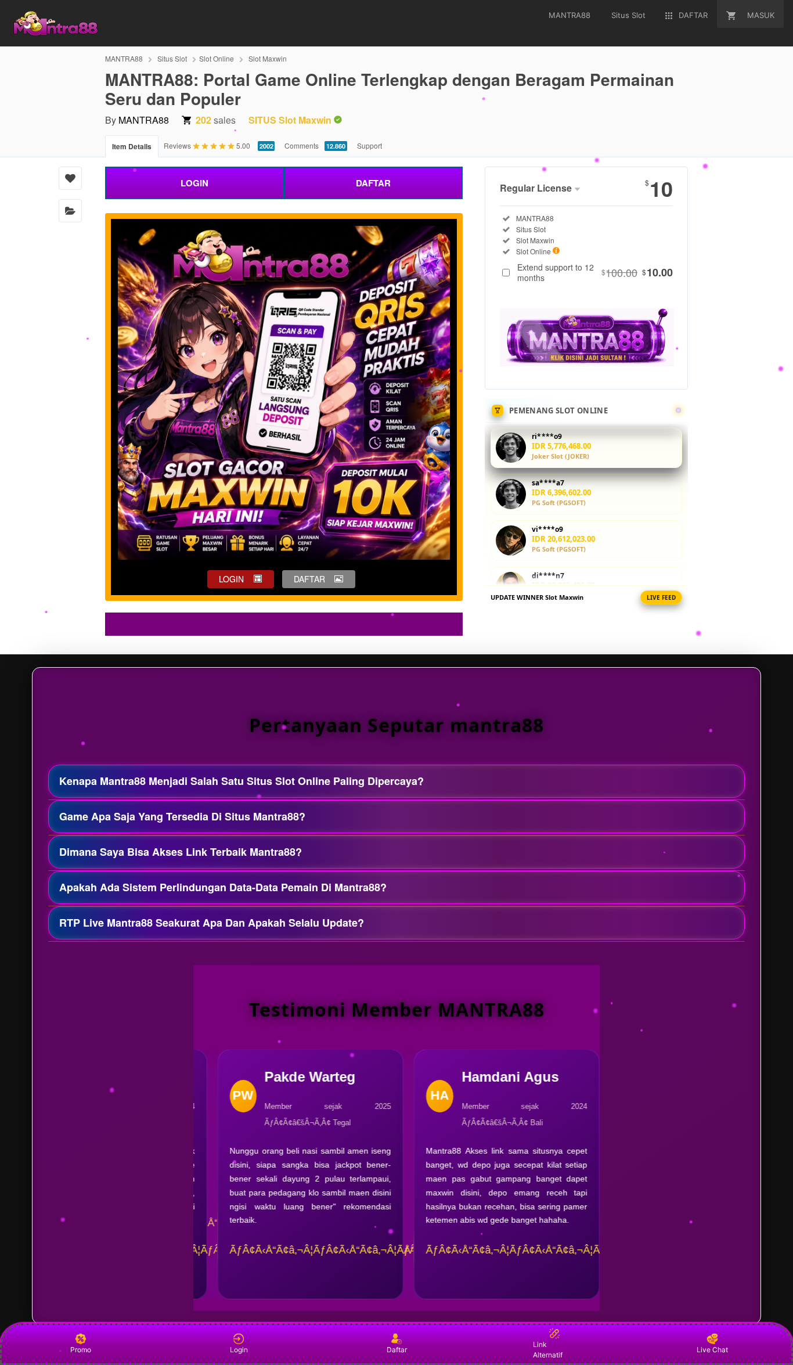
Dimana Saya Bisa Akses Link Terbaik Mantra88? (180, 851)
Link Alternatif (548, 1349)
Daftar (397, 1349)
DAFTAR (373, 183)
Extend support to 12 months (595, 272)
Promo (80, 1349)
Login (239, 1349)
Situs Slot (172, 58)
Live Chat (712, 1349)
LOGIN (194, 183)
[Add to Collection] (70, 210)
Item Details (132, 146)
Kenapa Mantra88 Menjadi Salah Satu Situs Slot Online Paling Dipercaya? (241, 780)
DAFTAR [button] (309, 579)
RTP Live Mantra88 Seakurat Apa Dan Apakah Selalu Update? (211, 922)
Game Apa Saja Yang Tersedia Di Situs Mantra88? (182, 816)
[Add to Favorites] (70, 178)
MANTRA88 (124, 58)
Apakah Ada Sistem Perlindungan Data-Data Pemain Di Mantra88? (223, 887)
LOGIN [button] (231, 579)
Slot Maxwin (267, 58)
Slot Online (216, 58)
